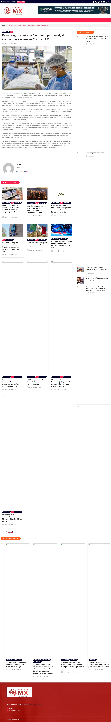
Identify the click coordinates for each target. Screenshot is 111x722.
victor (6, 43)
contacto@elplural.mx (14, 710)
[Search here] (109, 20)
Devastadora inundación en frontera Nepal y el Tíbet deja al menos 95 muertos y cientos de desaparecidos (96, 288)
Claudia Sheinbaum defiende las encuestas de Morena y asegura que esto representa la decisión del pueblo (97, 269)
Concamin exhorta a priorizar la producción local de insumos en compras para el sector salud (11, 209)
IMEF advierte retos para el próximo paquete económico (37, 245)
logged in (10, 532)
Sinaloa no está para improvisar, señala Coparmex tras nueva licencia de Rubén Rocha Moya (11, 247)
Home (3, 25)
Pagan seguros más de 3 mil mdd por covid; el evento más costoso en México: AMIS (28, 25)
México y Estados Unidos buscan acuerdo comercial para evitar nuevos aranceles (46, 664)
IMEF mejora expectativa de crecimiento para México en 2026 (37, 382)
